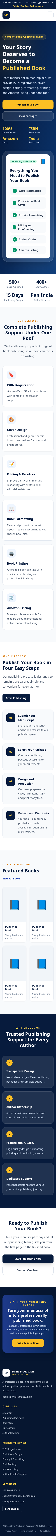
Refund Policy (45, 1531)
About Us (7, 1412)
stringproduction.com (13, 1501)
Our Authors (8, 1427)
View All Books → (13, 878)
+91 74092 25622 (11, 1490)
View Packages (28, 116)
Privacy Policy (10, 1531)
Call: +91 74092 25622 (13, 2)
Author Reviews (10, 1432)
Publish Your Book (28, 104)
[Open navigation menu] (50, 15)
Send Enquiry (12, 1508)
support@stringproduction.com (39, 2)
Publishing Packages (13, 1417)
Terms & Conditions (28, 1531)
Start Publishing (16, 698)
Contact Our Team (28, 1270)
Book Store (8, 1422)
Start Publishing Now (28, 1259)
